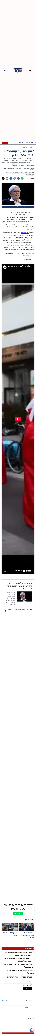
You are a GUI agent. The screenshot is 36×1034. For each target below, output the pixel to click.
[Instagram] (30, 142)
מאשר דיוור (24, 985)
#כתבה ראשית (30, 175)
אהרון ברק (30, 237)
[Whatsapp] (27, 142)
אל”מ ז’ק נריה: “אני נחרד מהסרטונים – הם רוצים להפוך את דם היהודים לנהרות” (27, 934)
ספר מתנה (11, 207)
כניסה (3, 1000)
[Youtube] (32, 142)
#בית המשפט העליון (18, 173)
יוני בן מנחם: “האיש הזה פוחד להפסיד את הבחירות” (10, 934)
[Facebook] (35, 142)
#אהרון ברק (28, 173)
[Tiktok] (25, 142)
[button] (30, 70)
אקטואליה (25, 147)
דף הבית (32, 147)
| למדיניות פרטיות (21, 985)
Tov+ (18, 207)
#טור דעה (8, 173)
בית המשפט (25, 233)
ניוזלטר (24, 207)
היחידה (5, 207)
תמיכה (31, 207)
